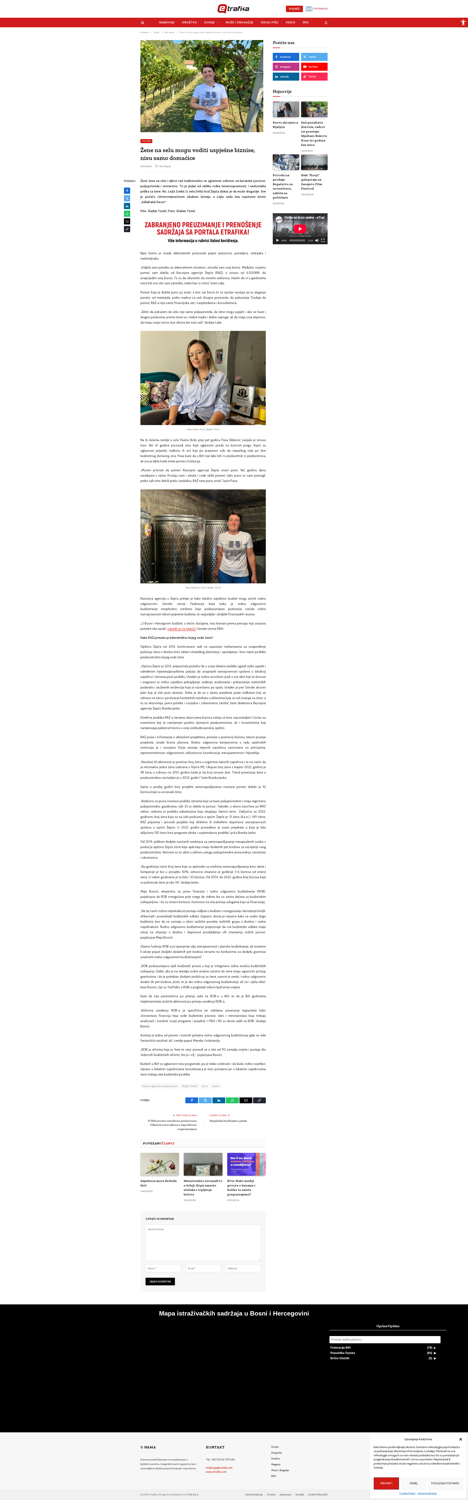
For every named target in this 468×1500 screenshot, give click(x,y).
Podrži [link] (294, 9)
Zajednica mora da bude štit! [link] (158, 1183)
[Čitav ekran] (323, 240)
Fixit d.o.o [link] (193, 1494)
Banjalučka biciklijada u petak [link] (228, 1120)
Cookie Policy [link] (407, 1493)
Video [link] (290, 22)
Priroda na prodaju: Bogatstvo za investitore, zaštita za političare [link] (283, 186)
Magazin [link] (275, 1464)
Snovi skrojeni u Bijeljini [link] (285, 124)
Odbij (413, 1483)
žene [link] (205, 1086)
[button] (461, 1439)
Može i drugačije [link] (240, 22)
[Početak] (277, 240)
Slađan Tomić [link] (189, 1086)
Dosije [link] (209, 22)
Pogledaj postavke (445, 1483)
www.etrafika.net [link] (216, 1471)
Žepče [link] (215, 1086)
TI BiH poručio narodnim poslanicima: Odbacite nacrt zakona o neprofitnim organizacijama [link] (172, 1125)
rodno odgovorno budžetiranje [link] (160, 1086)
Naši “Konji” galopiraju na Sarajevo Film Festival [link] (311, 181)
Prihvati (386, 1483)
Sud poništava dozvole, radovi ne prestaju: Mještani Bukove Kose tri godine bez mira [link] (314, 133)
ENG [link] (306, 22)
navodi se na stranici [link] (182, 629)
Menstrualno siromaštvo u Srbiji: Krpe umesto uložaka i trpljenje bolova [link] (203, 1187)
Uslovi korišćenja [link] (427, 1493)
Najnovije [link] (167, 22)
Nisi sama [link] (146, 141)
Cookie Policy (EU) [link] (318, 1494)
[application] (300, 228)
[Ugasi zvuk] (317, 240)
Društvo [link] (189, 22)
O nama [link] (271, 1494)
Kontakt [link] (300, 1494)
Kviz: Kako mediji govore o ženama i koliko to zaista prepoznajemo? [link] (241, 1187)
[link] (463, 22)
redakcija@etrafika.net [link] (219, 1467)
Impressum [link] (285, 1494)
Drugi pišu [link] (269, 22)
